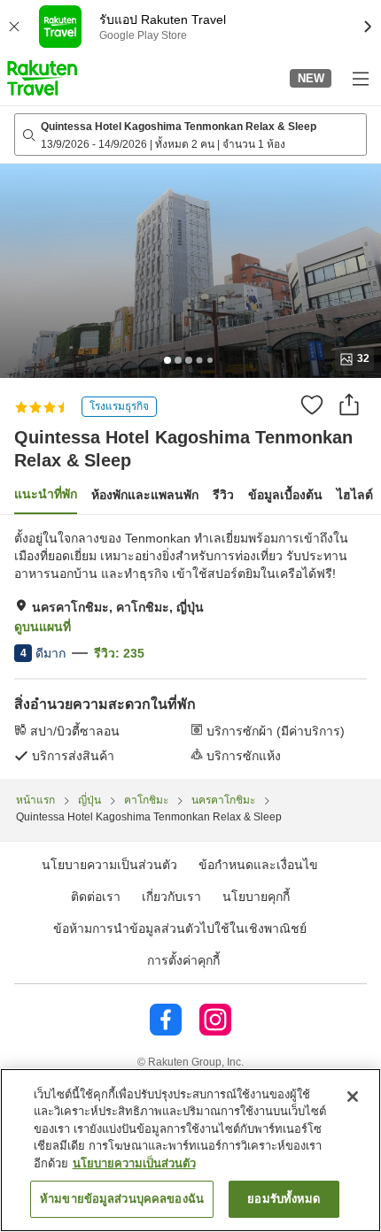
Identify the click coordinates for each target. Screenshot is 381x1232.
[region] (190, 1150)
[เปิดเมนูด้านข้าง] (360, 78)
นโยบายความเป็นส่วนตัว (134, 1163)
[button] (42, 78)
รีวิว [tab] (223, 495)
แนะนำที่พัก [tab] (45, 494)
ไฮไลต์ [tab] (355, 495)
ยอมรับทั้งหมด (283, 1198)
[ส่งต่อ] (349, 404)
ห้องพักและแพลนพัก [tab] (144, 495)
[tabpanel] (190, 647)
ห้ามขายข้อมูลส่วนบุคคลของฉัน (122, 1198)
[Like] (311, 404)
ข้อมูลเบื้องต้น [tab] (285, 495)
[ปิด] (352, 1096)
